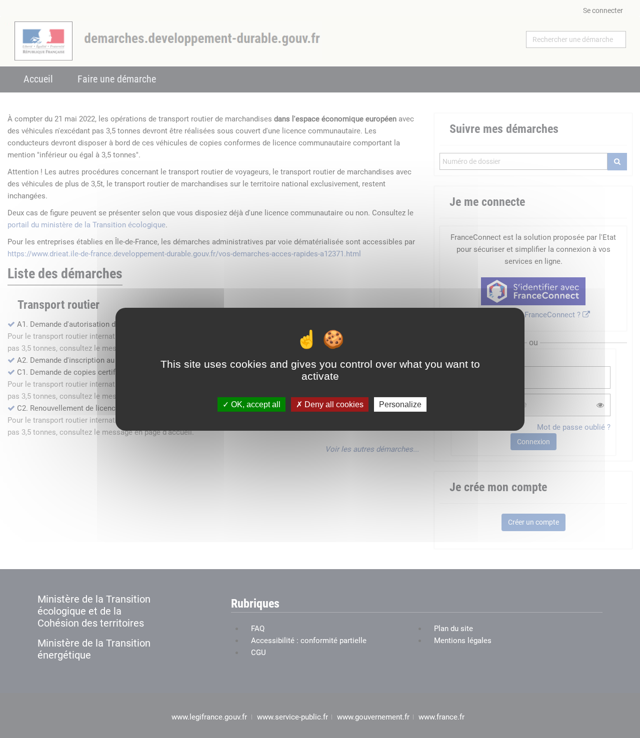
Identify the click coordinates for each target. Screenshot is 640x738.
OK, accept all (254, 404)
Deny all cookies (333, 404)
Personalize (400, 404)
